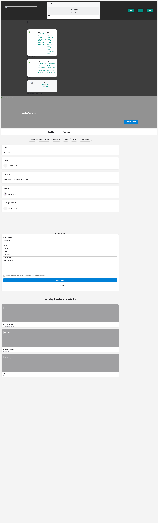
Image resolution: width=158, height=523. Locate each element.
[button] (42, 23)
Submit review (60, 280)
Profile (51, 132)
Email (5, 251)
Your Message (7, 257)
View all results (73, 9)
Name (5, 245)
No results (74, 13)
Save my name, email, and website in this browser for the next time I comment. (25, 275)
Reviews (67, 132)
